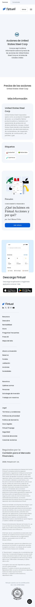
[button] (24, 9)
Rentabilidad (7, 325)
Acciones (5, 367)
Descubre (6, 321)
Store (4, 329)
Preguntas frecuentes (10, 333)
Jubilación (6, 363)
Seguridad (6, 432)
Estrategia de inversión (11, 393)
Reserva (5, 355)
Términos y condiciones (11, 412)
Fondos (5, 359)
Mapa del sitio (7, 341)
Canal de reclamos (9, 440)
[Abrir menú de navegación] (31, 9)
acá (4, 284)
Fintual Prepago (8, 428)
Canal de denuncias (9, 436)
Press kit (5, 337)
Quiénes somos (8, 385)
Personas (5, 389)
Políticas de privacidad (11, 416)
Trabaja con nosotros (10, 397)
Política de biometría (10, 420)
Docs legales (7, 424)
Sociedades (6, 371)
